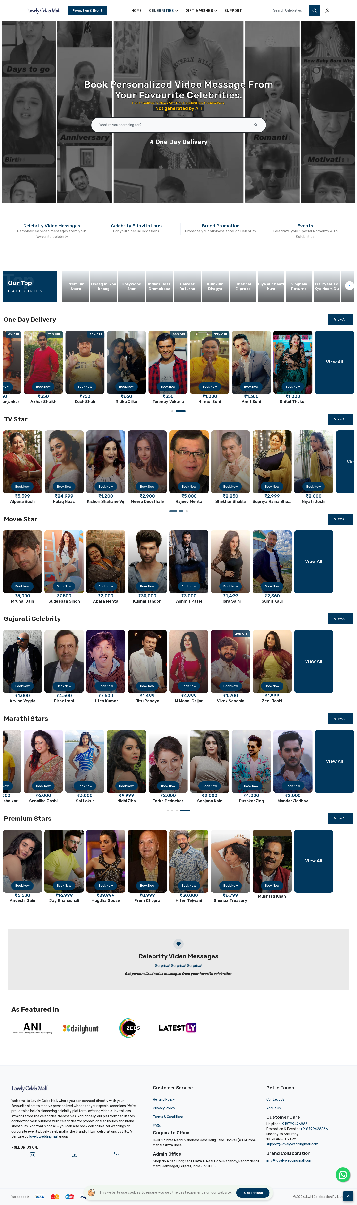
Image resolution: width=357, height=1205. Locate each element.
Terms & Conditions (168, 1117)
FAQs (157, 1126)
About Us (273, 1108)
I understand (252, 1193)
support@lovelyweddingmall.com (292, 1144)
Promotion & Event (87, 10)
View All (340, 319)
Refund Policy (164, 1099)
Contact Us (275, 1099)
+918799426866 (293, 1124)
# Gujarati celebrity (178, 142)
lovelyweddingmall (43, 1136)
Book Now (43, 386)
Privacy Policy (164, 1108)
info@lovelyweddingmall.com (289, 1160)
